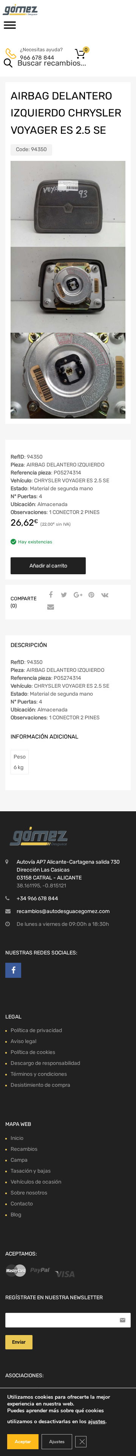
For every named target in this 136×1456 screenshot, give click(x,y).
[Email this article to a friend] (49, 607)
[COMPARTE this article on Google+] (77, 595)
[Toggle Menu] (10, 27)
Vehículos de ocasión (36, 1182)
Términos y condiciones (39, 1074)
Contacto (22, 1204)
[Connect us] (13, 970)
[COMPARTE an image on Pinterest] (90, 595)
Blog (16, 1214)
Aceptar (23, 1442)
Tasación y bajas (31, 1171)
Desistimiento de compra (40, 1085)
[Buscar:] (57, 63)
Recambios (24, 1149)
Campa (19, 1160)
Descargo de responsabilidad (45, 1063)
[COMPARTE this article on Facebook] (49, 595)
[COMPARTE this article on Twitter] (63, 595)
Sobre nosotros (29, 1193)
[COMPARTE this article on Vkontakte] (104, 595)
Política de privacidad (36, 1030)
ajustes (96, 1421)
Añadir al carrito (48, 566)
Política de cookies (33, 1052)
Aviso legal (23, 1041)
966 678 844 (37, 57)
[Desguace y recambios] (38, 10)
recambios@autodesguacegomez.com (63, 911)
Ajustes (57, 1442)
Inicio (17, 1138)
